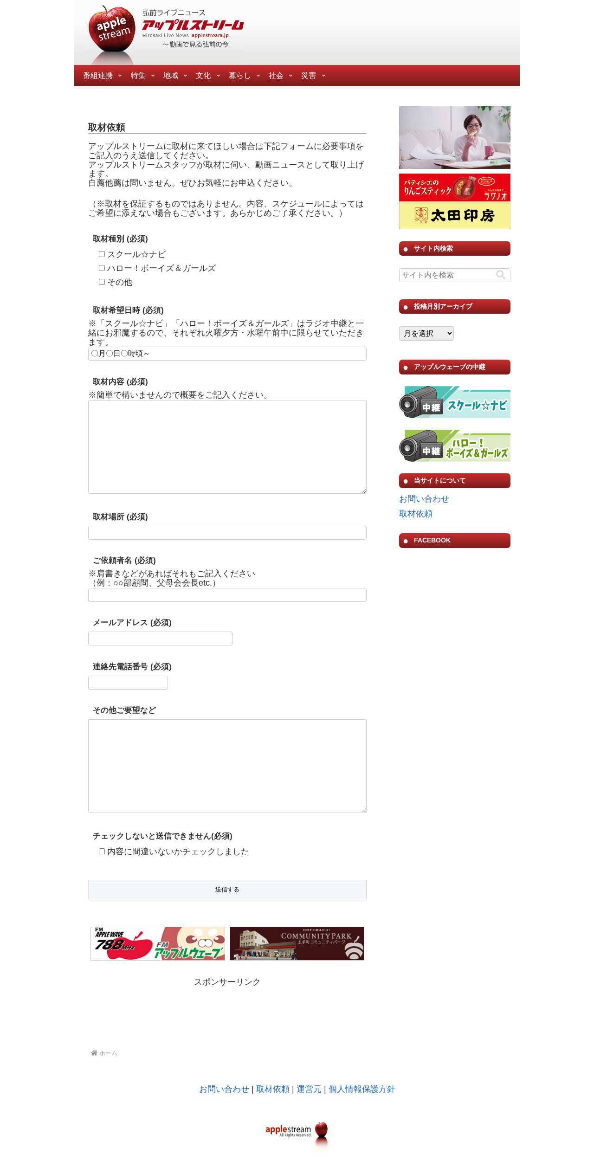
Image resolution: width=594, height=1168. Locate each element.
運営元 (309, 1089)
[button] (500, 275)
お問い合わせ (424, 498)
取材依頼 (416, 513)
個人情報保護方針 (362, 1089)
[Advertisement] (227, 1013)
